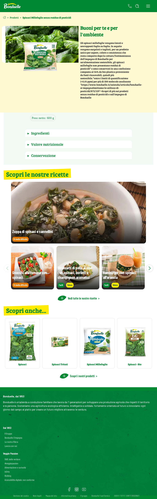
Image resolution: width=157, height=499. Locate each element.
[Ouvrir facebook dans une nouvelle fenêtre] (69, 490)
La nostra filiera (11, 441)
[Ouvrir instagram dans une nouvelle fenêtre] (76, 490)
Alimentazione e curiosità (15, 467)
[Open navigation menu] (148, 6)
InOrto (7, 471)
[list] (78, 268)
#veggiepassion (11, 463)
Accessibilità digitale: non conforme (19, 479)
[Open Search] (137, 6)
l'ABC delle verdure (12, 459)
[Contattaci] (130, 6)
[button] (78, 133)
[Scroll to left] (7, 268)
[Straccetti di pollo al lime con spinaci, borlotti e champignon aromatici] (77, 288)
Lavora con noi (11, 445)
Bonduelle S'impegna (13, 437)
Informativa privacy (68, 495)
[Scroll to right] (149, 268)
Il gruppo (83, 495)
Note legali (37, 495)
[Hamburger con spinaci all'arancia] (123, 288)
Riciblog (8, 475)
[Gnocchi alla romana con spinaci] (32, 288)
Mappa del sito (51, 495)
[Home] (4, 17)
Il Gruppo (8, 433)
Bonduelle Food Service (101, 495)
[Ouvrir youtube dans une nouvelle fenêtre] (84, 490)
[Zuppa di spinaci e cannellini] (78, 242)
